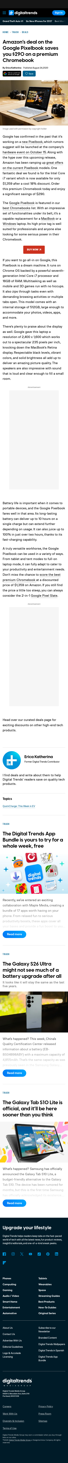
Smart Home (10, 1302)
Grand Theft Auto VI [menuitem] (13, 21)
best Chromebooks (16, 208)
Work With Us (10, 1413)
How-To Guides (47, 1307)
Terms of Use (10, 1428)
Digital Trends (19, 17)
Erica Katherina (13, 67)
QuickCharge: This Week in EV (19, 806)
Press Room (44, 1413)
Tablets (42, 1278)
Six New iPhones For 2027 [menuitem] (39, 21)
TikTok (39, 1254)
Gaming (7, 1290)
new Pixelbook (32, 142)
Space (42, 1290)
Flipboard (4, 1262)
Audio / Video (11, 1296)
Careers (7, 1406)
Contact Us (9, 1334)
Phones (7, 1278)
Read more (14, 934)
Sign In (59, 13)
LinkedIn (56, 1254)
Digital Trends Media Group (20, 1440)
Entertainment (11, 1307)
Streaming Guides (49, 1296)
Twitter (21, 1254)
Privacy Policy (45, 1406)
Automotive (10, 1313)
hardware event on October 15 (24, 152)
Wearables (45, 1284)
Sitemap (42, 1421)
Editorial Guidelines (13, 1346)
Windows (9, 224)
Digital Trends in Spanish (51, 1350)
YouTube (30, 1254)
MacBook (48, 218)
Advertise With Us (12, 1340)
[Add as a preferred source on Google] (12, 73)
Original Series (47, 1313)
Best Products (46, 1302)
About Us (8, 1327)
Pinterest (48, 1254)
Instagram (13, 1254)
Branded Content (47, 1337)
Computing (9, 1284)
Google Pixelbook (21, 203)
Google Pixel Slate (44, 595)
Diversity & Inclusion (13, 1421)
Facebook (4, 1254)
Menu (4, 12)
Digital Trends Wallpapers (51, 1344)
